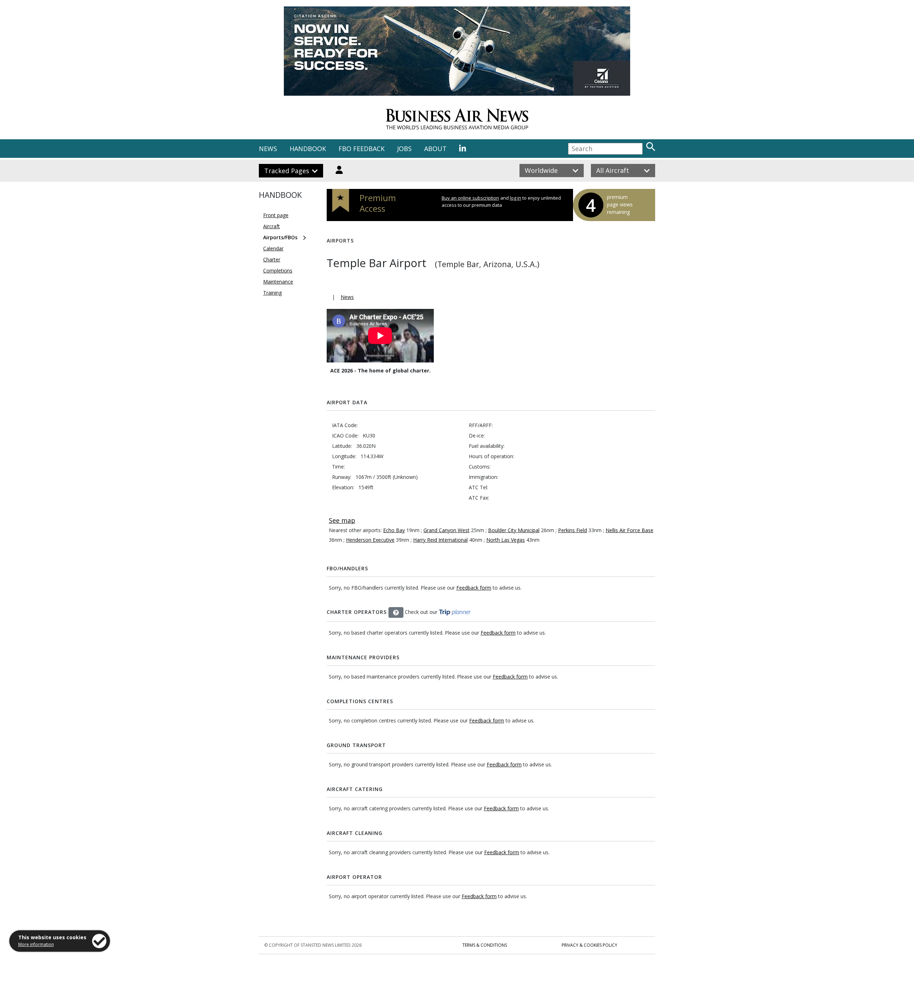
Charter (271, 259)
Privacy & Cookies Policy (589, 945)
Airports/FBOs (280, 237)
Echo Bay (394, 530)
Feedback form (473, 587)
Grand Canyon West (446, 530)
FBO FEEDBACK (361, 148)
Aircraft (271, 226)
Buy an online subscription (470, 198)
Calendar (273, 248)
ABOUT (435, 148)
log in (515, 198)
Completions (277, 270)
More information (36, 944)
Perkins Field (572, 530)
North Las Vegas (505, 539)
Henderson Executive (370, 539)
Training (272, 292)
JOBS (404, 148)
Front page (275, 215)
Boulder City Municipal (513, 530)
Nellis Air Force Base (629, 530)
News (347, 297)
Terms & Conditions (484, 945)
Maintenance (278, 281)
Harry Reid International (440, 539)
